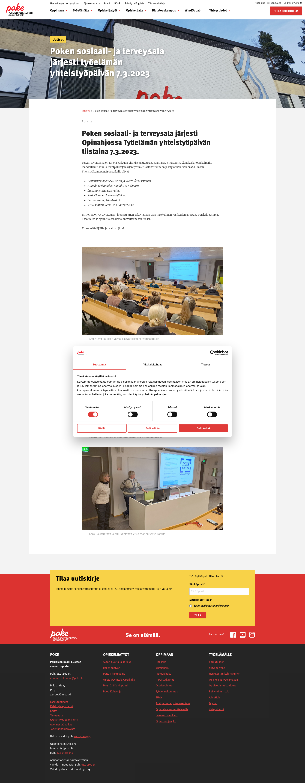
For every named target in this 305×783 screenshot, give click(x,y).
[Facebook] (234, 634)
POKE (117, 3)
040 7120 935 (82, 736)
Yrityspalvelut (217, 668)
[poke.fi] (19, 9)
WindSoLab (193, 10)
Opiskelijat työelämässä (223, 680)
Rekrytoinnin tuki (219, 691)
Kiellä (101, 428)
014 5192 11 (88, 764)
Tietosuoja (56, 715)
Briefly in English (134, 3)
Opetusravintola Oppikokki (119, 680)
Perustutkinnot (165, 680)
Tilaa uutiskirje (156, 3)
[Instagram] (252, 634)
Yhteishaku (162, 668)
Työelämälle (81, 10)
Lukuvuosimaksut (166, 715)
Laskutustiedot (59, 702)
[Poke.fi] (63, 634)
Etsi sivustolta (294, 3)
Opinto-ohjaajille (166, 721)
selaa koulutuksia (286, 11)
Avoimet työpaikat (61, 724)
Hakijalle (161, 662)
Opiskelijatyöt (107, 10)
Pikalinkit (260, 3)
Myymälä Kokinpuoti (115, 685)
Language (276, 3)
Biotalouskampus (164, 10)
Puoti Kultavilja (112, 691)
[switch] (133, 414)
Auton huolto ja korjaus (117, 662)
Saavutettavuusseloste (64, 720)
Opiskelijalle (134, 10)
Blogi (107, 3)
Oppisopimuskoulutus (222, 685)
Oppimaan (57, 10)
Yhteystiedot (218, 10)
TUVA (159, 697)
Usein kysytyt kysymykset (64, 3)
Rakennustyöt (111, 668)
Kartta (53, 711)
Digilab (213, 703)
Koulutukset (216, 662)
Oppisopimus (164, 685)
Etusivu (86, 110)
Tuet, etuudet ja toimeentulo (173, 703)
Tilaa (198, 615)
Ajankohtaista (92, 3)
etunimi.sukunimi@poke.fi (66, 678)
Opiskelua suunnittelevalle (172, 709)
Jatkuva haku (163, 674)
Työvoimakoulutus (167, 691)
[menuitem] (57, 10)
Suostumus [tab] (99, 364)
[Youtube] (244, 634)
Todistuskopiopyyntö (62, 729)
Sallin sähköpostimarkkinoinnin (211, 606)
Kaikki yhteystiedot (61, 706)
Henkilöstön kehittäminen (224, 674)
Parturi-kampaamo (114, 674)
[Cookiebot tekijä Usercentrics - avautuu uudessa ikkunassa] (212, 353)
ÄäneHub (214, 697)
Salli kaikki (203, 428)
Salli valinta (152, 428)
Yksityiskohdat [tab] (152, 364)
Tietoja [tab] (205, 364)
